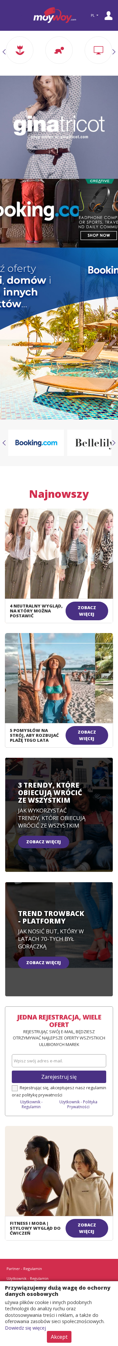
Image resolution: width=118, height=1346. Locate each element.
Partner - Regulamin (24, 1268)
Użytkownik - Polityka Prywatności (78, 1104)
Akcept (59, 1336)
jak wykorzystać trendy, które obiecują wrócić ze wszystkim (52, 818)
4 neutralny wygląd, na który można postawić (36, 611)
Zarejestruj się (59, 1076)
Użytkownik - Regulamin (31, 1104)
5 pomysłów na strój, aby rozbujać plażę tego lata (34, 735)
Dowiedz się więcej (25, 1328)
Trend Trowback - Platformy (51, 917)
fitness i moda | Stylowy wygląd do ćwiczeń (35, 1228)
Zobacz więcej (87, 611)
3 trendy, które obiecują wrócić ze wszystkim (50, 792)
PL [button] (93, 15)
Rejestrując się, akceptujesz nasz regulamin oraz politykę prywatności (59, 1091)
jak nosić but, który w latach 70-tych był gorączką (51, 938)
